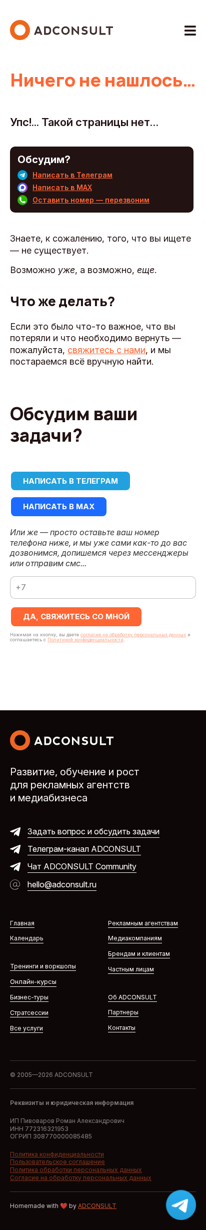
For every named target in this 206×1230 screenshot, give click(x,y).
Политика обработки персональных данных (76, 1169)
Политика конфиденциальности (57, 1154)
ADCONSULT (97, 1205)
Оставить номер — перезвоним (91, 200)
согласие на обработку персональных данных (133, 634)
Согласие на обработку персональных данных (81, 1177)
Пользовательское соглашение (57, 1161)
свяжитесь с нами (107, 350)
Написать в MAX (62, 187)
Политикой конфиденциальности (86, 639)
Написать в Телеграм (72, 175)
